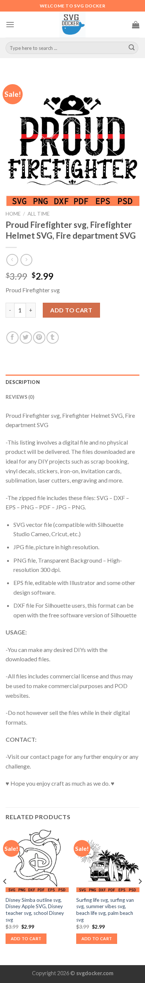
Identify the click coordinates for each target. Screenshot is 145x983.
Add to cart (71, 310)
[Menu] (10, 24)
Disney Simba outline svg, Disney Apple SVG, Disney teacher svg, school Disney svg (35, 910)
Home (13, 214)
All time (38, 214)
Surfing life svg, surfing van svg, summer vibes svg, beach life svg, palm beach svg (105, 910)
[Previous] (5, 896)
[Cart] (135, 24)
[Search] (131, 48)
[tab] (72, 382)
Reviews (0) (20, 397)
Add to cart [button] (26, 938)
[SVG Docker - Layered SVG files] (72, 25)
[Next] (140, 896)
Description (23, 382)
